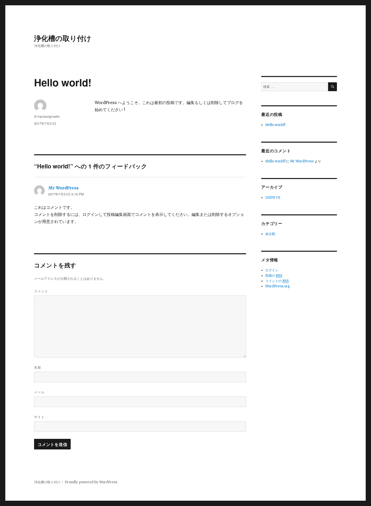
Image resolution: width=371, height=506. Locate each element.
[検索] (332, 86)
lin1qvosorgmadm (47, 116)
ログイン (271, 270)
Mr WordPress (63, 187)
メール (39, 392)
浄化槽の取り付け (62, 38)
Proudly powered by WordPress (91, 482)
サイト (39, 416)
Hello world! (275, 125)
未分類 (270, 234)
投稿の (273, 275)
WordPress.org (277, 286)
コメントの (277, 281)
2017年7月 (273, 197)
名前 (37, 367)
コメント (41, 291)
